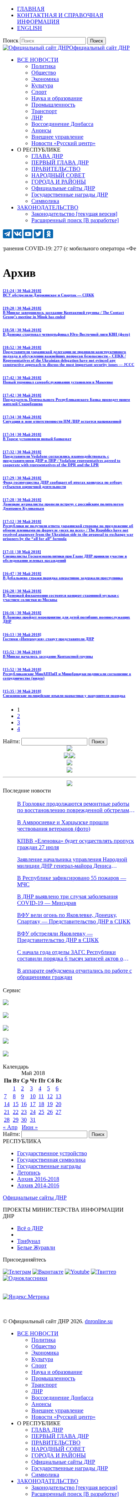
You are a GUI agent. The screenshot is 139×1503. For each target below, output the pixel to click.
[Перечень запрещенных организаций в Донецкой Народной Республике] (6, 1029)
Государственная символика (51, 1160)
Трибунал (28, 1241)
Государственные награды (49, 1166)
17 (33, 1104)
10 (33, 1096)
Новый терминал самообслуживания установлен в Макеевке (58, 380)
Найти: (11, 741)
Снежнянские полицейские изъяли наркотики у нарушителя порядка (64, 693)
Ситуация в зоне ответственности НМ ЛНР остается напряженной (62, 419)
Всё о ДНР (30, 1228)
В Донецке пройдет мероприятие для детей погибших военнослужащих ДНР (66, 617)
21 (7, 1112)
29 (16, 1120)
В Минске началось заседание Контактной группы (48, 654)
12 (50, 1096)
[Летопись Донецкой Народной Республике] (6, 1042)
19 (50, 1104)
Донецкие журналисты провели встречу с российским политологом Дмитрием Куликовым (63, 504)
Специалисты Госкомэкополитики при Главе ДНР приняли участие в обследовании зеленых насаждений (65, 556)
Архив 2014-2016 (38, 1185)
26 (50, 1112)
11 (41, 1096)
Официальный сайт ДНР (99, 48)
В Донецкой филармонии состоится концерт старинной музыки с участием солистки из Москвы (61, 595)
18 (41, 1104)
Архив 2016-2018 (38, 1179)
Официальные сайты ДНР (35, 1197)
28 (7, 1120)
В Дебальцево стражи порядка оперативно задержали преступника (63, 575)
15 (16, 1104)
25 (41, 1112)
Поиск (11, 40)
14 (7, 1104)
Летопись (28, 1173)
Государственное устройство (52, 1153)
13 (58, 1096)
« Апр (10, 1127)
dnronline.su (99, 1321)
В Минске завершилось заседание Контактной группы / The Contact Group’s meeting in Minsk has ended (63, 312)
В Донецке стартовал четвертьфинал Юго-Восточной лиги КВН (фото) (66, 332)
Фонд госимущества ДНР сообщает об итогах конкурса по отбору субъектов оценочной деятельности (62, 482)
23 (24, 1112)
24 (33, 1112)
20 (58, 1104)
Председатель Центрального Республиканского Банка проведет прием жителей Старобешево (66, 399)
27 (58, 1112)
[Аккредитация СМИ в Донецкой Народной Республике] (6, 1003)
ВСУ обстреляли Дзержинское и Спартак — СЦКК (48, 293)
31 (33, 1120)
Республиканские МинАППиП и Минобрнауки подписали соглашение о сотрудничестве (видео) (67, 673)
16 (24, 1104)
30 (24, 1120)
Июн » (30, 1127)
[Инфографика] (6, 1054)
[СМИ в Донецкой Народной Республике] (6, 1016)
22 (16, 1112)
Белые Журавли (36, 1247)
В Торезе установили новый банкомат (37, 436)
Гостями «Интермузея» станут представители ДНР (48, 636)
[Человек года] (72, 756)
